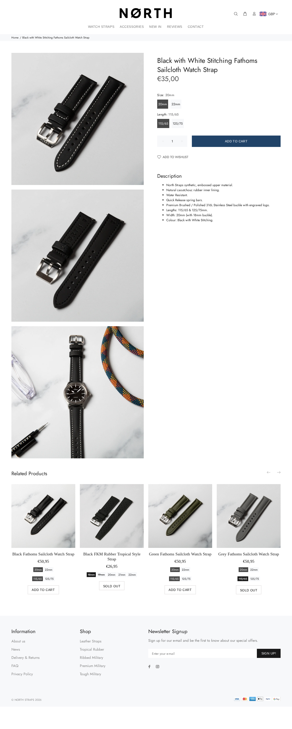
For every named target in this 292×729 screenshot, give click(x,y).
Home (14, 38)
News (15, 649)
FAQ (14, 665)
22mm (176, 104)
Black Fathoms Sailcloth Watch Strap (43, 554)
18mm (91, 575)
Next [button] (278, 472)
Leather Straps (90, 641)
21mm (121, 575)
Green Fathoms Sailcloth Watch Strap (180, 554)
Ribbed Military (91, 657)
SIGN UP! (268, 653)
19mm (101, 575)
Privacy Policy (22, 674)
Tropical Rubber (92, 649)
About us (18, 641)
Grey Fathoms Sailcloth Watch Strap (248, 554)
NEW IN (155, 26)
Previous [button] (269, 472)
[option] (43, 534)
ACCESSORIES (132, 26)
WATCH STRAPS (101, 26)
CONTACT (196, 26)
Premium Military (92, 665)
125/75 (178, 123)
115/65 (163, 123)
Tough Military (90, 674)
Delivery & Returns (25, 657)
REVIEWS (174, 26)
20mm (162, 104)
